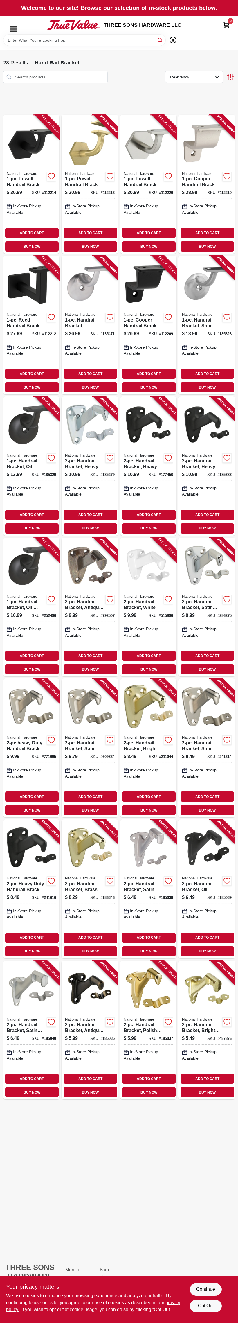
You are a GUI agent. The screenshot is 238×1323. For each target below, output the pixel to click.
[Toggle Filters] (230, 77)
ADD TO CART (32, 233)
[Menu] (13, 29)
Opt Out (206, 1305)
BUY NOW (32, 247)
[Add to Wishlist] (51, 176)
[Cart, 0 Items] (226, 25)
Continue (205, 1289)
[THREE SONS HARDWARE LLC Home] (73, 25)
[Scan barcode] (173, 40)
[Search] (160, 39)
